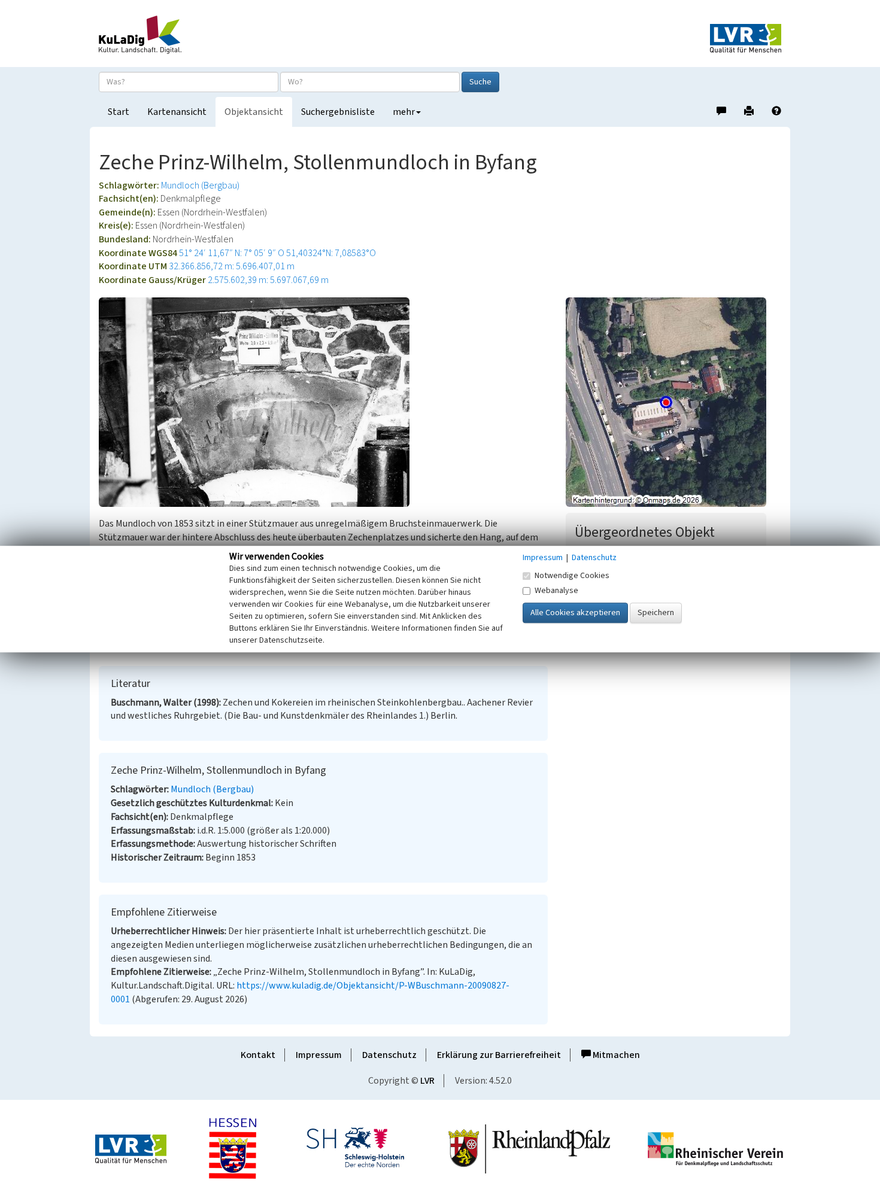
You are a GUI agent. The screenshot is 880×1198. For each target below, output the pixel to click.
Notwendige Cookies (572, 576)
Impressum (319, 1055)
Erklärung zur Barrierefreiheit (499, 1055)
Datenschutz (389, 1055)
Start (118, 111)
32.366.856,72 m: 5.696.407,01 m (232, 266)
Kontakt (258, 1055)
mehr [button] (404, 111)
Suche (480, 82)
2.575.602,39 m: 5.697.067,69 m (268, 280)
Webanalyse (556, 591)
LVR (427, 1080)
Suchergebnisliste (338, 111)
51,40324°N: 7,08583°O (331, 253)
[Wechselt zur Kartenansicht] (673, 402)
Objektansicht (253, 111)
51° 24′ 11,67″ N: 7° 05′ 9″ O (231, 253)
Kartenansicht (177, 111)
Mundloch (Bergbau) (200, 185)
